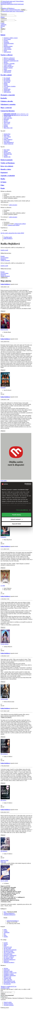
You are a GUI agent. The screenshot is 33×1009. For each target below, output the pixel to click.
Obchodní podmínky (9, 1005)
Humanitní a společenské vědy (11, 60)
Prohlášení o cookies (9, 974)
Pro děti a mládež (6, 75)
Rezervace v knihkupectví (10, 955)
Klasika (5, 45)
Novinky (6, 120)
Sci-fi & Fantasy (5, 257)
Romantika (6, 42)
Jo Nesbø (6, 138)
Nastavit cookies (8, 1002)
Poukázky (11, 4)
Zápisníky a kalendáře (8, 175)
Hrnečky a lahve (6, 169)
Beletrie (3, 35)
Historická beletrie (8, 46)
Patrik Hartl (6, 135)
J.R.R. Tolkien (7, 136)
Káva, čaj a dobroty (7, 166)
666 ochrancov (4, 754)
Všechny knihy (7, 116)
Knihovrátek (6, 4)
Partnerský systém (8, 971)
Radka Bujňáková (8, 238)
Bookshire (3, 387)
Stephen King (7, 134)
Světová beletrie (7, 49)
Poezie (5, 50)
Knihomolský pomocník (9, 982)
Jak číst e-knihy (7, 948)
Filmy (2, 185)
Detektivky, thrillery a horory (11, 38)
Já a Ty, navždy (4, 880)
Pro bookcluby (7, 983)
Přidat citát (3, 862)
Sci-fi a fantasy (7, 39)
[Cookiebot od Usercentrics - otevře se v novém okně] (24, 484)
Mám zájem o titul (8, 127)
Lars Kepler (6, 141)
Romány (3, 256)
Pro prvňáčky (7, 79)
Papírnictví (4, 172)
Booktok (6, 126)
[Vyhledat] (15, 20)
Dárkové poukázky (7, 160)
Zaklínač (6, 151)
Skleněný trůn (7, 156)
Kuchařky (4, 98)
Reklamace (6, 961)
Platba (5, 945)
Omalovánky (7, 90)
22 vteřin (3, 585)
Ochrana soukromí (8, 1003)
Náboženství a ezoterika (8, 104)
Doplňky (23, 9)
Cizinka (5, 155)
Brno (5, 912)
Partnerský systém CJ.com (10, 972)
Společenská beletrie (9, 43)
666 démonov (4, 851)
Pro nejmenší (7, 78)
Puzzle (3, 188)
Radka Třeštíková (8, 139)
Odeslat (3, 993)
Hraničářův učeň (8, 154)
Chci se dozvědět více (22, 510)
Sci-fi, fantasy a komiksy (10, 86)
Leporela (6, 87)
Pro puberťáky (7, 80)
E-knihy (7, 9)
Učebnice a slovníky (7, 101)
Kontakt (22, 4)
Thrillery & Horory (5, 260)
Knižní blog (17, 4)
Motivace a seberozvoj (9, 58)
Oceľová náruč (4, 699)
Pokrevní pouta (4, 329)
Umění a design (7, 70)
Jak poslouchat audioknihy (10, 949)
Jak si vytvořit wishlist (9, 952)
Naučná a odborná (7, 55)
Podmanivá (3, 537)
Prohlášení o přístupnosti (10, 975)
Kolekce (6, 125)
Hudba (3, 179)
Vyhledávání (4, 14)
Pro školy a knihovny (9, 956)
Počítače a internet (8, 67)
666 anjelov (3, 800)
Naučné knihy (7, 89)
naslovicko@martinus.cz (13, 920)
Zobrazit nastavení (16, 519)
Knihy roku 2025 (8, 118)
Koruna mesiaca (4, 644)
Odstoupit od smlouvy (9, 962)
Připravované (7, 122)
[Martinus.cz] (7, 8)
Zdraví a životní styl (8, 66)
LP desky (3, 182)
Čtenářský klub (7, 978)
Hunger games (7, 152)
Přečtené (16, 9)
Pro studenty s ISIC (8, 958)
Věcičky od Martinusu (8, 163)
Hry (19, 9)
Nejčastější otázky (8, 954)
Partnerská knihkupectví (9, 914)
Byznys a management (9, 59)
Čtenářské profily (8, 237)
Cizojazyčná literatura (8, 111)
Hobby (5, 69)
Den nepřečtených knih (9, 981)
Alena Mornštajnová (9, 142)
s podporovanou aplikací (20, 223)
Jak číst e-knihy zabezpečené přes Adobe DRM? (12, 233)
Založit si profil (4, 250)
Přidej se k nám (7, 976)
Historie (6, 62)
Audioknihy (11, 9)
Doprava (6, 944)
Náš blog (6, 968)
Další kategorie (7, 52)
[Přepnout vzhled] (1, 6)
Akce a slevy (7, 123)
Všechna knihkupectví (9, 913)
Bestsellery (6, 119)
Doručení (3, 2)
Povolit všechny (16, 514)
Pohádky (6, 85)
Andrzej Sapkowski (8, 143)
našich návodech (13, 205)
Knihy (2, 9)
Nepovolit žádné (16, 523)
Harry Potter (7, 149)
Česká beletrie (7, 47)
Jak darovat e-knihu (8, 951)
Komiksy (6, 40)
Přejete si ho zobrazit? (6, 717)
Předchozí (3, 860)
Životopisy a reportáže (9, 63)
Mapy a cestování (6, 107)
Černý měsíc (4, 480)
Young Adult (7, 82)
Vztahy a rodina (7, 65)
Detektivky (3, 259)
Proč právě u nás (8, 947)
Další (7, 860)
